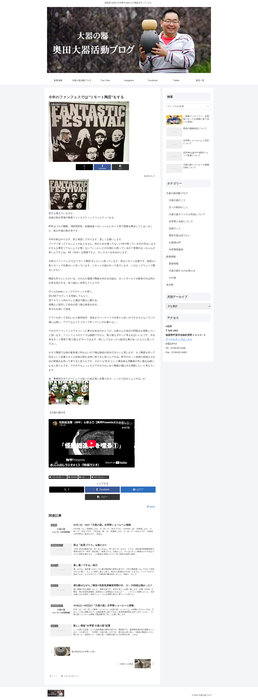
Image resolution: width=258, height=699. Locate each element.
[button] (120, 167)
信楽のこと (85, 477)
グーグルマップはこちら (179, 339)
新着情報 (74, 477)
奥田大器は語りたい (101, 477)
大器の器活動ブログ (59, 477)
